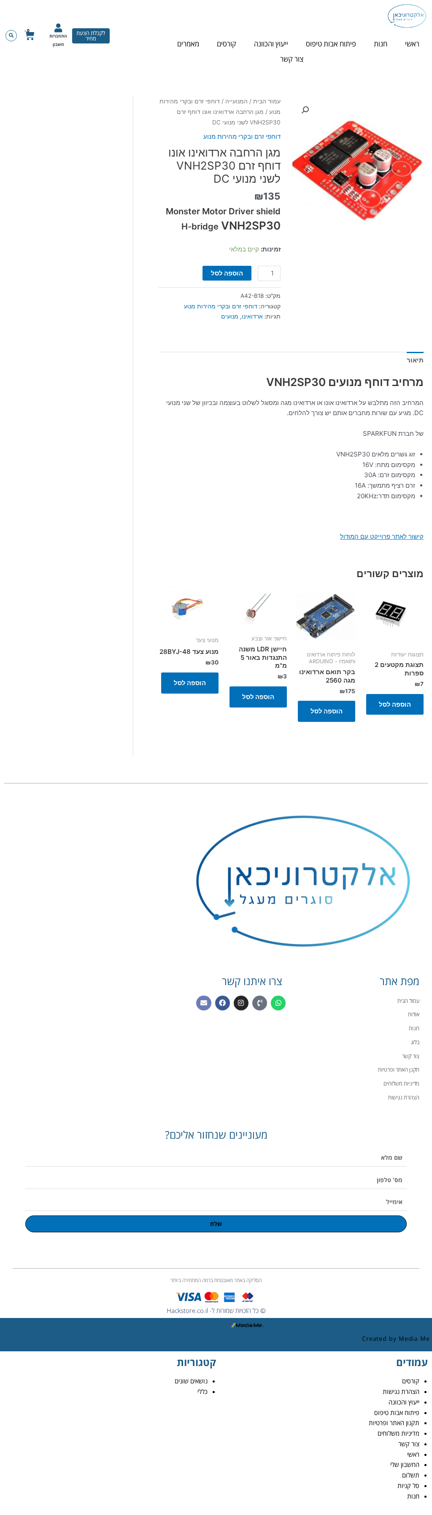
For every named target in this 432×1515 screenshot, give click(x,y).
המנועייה (236, 101)
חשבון (58, 44)
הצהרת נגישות (401, 1391)
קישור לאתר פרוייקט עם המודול (382, 536)
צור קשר (291, 59)
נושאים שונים (191, 1381)
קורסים (226, 44)
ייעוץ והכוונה (271, 44)
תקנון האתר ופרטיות (394, 1422)
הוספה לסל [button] (395, 704)
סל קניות (408, 1485)
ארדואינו (252, 316)
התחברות (58, 36)
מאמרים (188, 44)
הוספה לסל (227, 273)
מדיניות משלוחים (398, 1433)
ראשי (412, 44)
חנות (380, 44)
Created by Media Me (396, 1338)
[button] (11, 35)
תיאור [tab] (415, 360)
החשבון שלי (404, 1464)
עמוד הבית (267, 101)
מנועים (229, 316)
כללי (202, 1391)
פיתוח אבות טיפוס (331, 44)
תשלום (410, 1475)
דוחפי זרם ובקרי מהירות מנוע (242, 136)
